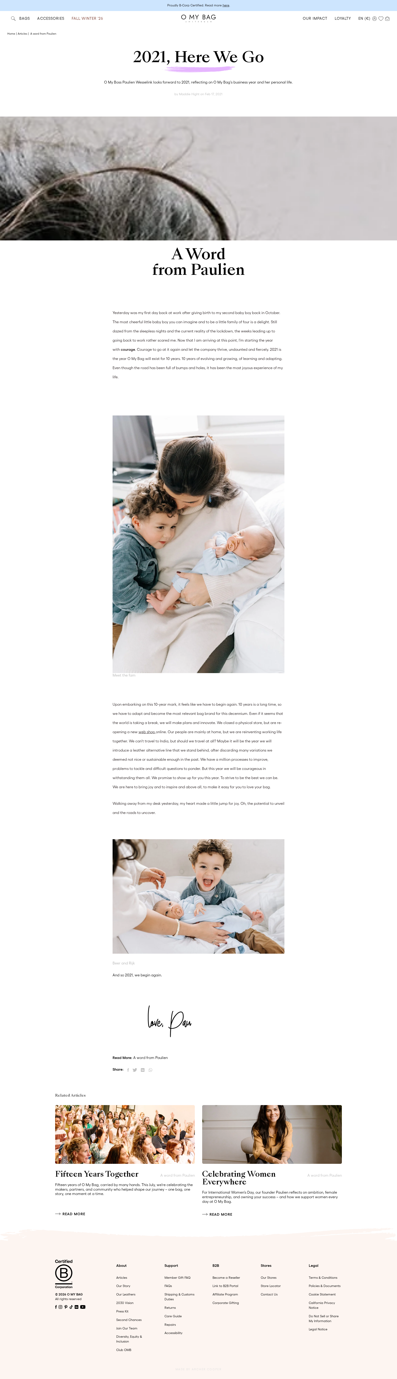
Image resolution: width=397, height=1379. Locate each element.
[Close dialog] (244, 622)
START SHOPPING (198, 745)
